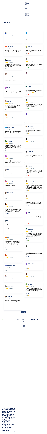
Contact (26, 8)
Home (26, 10)
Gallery (26, 4)
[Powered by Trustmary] (23, 30)
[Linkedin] (37, 322)
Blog (25, 16)
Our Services (27, 3)
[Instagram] (35, 322)
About (26, 2)
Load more (23, 312)
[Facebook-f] (32, 322)
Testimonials (27, 5)
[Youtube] (40, 322)
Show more (27, 205)
